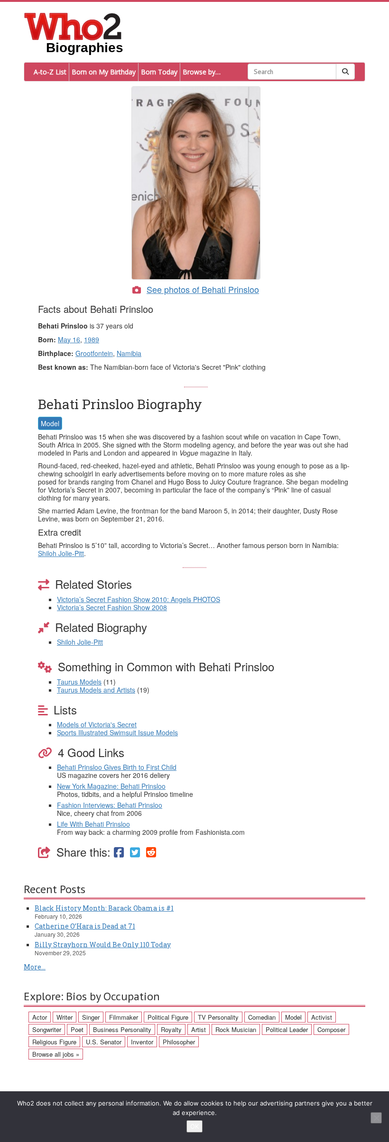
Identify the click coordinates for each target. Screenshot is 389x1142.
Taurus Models (79, 681)
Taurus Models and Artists (96, 689)
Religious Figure (54, 1041)
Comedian (262, 1017)
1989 (91, 339)
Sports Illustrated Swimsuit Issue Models (117, 732)
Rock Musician (235, 1029)
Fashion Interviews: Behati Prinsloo (109, 805)
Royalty (171, 1029)
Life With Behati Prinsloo (93, 824)
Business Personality (122, 1029)
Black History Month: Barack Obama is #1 (104, 908)
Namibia (129, 353)
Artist (198, 1029)
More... (35, 966)
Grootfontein (94, 353)
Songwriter (46, 1029)
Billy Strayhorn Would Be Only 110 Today (103, 944)
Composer (331, 1029)
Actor (39, 1017)
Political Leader (287, 1029)
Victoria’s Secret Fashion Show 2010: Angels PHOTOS (138, 599)
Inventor (142, 1041)
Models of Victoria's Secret (97, 724)
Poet (77, 1029)
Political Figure (168, 1017)
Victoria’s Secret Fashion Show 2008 (112, 607)
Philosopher (179, 1041)
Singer (91, 1017)
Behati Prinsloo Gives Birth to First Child (116, 767)
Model (50, 423)
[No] (376, 1118)
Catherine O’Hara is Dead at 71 (85, 926)
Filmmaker (123, 1017)
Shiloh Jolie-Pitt (61, 553)
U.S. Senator (103, 1041)
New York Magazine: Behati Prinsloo (111, 786)
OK (194, 1126)
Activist (321, 1017)
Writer (64, 1017)
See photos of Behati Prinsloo (203, 289)
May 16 (69, 339)
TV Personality (218, 1017)
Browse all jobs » (55, 1054)
